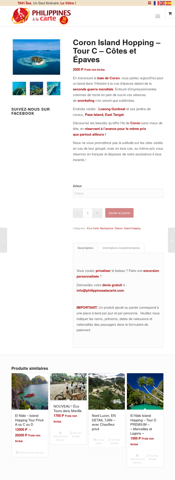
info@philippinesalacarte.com (100, 290)
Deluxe (119, 228)
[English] (163, 2)
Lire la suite (100, 441)
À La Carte (93, 228)
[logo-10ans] (41, 16)
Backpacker (106, 228)
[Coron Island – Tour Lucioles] (171, 240)
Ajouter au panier (119, 213)
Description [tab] (85, 248)
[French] (157, 2)
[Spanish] (169, 2)
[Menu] (157, 16)
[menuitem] (159, 16)
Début (77, 186)
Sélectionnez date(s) (31, 452)
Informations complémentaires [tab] (121, 248)
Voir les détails (77, 434)
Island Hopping (132, 228)
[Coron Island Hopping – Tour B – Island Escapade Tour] (3, 240)
